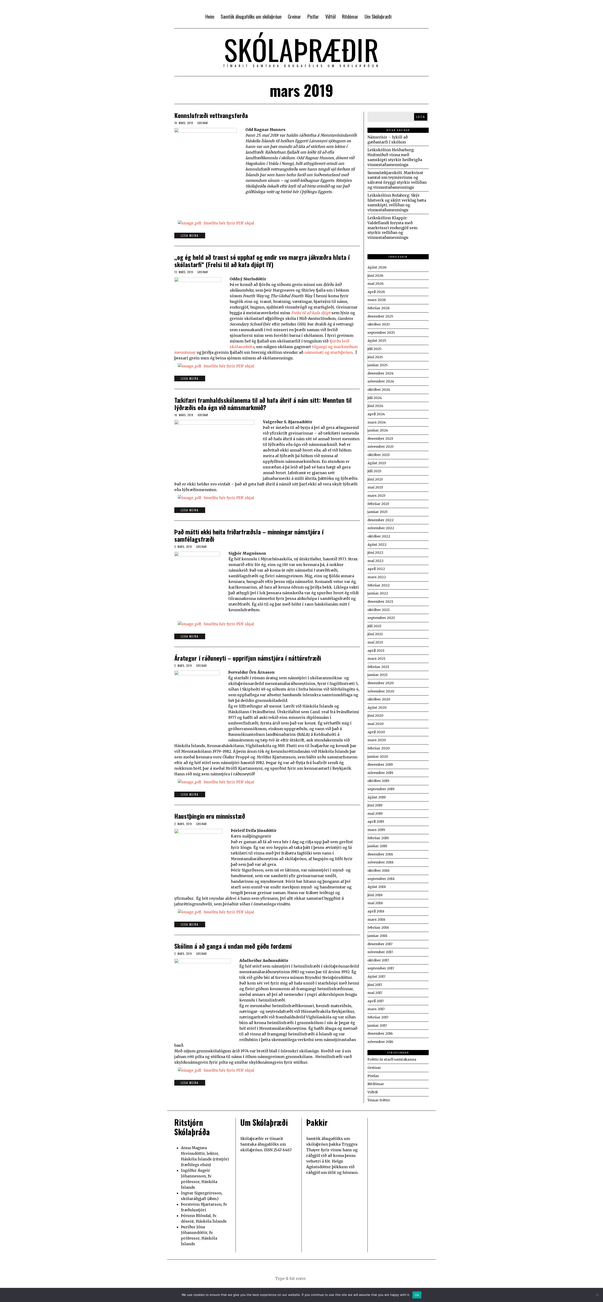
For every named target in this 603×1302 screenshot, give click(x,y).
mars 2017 (376, 1009)
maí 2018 (375, 903)
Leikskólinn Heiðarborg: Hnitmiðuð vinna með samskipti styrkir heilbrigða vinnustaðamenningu (394, 157)
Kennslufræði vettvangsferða (211, 115)
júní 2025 (375, 357)
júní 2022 (375, 552)
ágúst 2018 (376, 887)
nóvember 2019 (380, 773)
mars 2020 (376, 740)
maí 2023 (375, 487)
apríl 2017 (375, 1001)
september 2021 (381, 618)
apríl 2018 (375, 911)
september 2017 (380, 968)
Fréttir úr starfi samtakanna (391, 1059)
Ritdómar (375, 1084)
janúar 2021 (377, 675)
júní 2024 (375, 406)
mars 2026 (376, 300)
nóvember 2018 (380, 862)
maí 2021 (375, 642)
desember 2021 (380, 601)
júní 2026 (375, 275)
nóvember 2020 (380, 691)
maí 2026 (375, 283)
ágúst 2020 (377, 707)
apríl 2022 (376, 569)
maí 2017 (374, 993)
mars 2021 (376, 658)
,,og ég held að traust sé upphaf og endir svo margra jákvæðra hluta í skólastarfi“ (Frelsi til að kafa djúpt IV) (262, 260)
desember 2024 (380, 373)
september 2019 (380, 789)
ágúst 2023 (376, 463)
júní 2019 (374, 805)
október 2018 (378, 870)
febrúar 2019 (378, 838)
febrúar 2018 (378, 927)
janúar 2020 (377, 756)
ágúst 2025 (376, 340)
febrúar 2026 (378, 308)
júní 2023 (375, 479)
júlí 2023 (374, 471)
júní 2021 (375, 634)
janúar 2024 (377, 430)
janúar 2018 (377, 936)
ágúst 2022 (377, 544)
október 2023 (378, 455)
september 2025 (381, 332)
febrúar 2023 (378, 504)
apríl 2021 (375, 650)
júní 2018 (375, 895)
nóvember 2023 (380, 446)
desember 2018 (380, 854)
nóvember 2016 (380, 1042)
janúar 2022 (377, 593)
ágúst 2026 (377, 267)
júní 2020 (375, 715)
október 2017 (378, 960)
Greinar (202, 123)
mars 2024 (376, 422)
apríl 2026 (376, 292)
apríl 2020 (376, 732)
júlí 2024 (374, 398)
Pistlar (373, 1076)
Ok (417, 1295)
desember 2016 (380, 1033)
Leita (420, 117)
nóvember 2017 (380, 952)
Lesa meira (190, 235)
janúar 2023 (377, 512)
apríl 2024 (376, 414)
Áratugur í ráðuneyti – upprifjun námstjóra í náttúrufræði (247, 658)
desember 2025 (380, 316)
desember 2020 (380, 683)
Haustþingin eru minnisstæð (209, 816)
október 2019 (378, 781)
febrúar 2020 (378, 748)
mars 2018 (376, 919)
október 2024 (378, 389)
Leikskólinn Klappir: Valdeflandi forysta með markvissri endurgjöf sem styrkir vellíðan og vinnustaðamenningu (392, 228)
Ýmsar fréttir (378, 1100)
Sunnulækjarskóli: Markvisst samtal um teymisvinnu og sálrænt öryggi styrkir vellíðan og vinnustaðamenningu (397, 180)
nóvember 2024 (380, 381)
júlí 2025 (374, 349)
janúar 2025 (377, 365)
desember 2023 (380, 438)
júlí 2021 (374, 626)
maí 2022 (375, 561)
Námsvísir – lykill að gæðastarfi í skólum (387, 139)
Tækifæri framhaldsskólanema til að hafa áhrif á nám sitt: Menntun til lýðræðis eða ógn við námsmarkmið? (263, 403)
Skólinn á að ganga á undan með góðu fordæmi (233, 946)
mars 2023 (376, 495)
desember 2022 (380, 520)
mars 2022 (376, 577)
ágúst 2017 (376, 976)
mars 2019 (376, 830)
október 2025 (378, 324)
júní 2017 (374, 985)
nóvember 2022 (380, 528)
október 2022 (378, 536)
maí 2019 (375, 813)
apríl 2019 (375, 821)
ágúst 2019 (376, 797)
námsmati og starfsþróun (328, 352)
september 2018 (381, 879)
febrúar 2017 (377, 1017)
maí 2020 (375, 724)
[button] (325, 1278)
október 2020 (378, 699)
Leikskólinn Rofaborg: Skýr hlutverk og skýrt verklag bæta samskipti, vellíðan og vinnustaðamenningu (396, 202)
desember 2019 (380, 764)
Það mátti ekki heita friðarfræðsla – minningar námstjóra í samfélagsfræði (249, 535)
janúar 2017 (377, 1025)
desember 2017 (379, 944)
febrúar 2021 (378, 667)
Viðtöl (372, 1092)
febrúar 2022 (378, 585)
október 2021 (378, 610)
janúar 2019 (377, 846)
